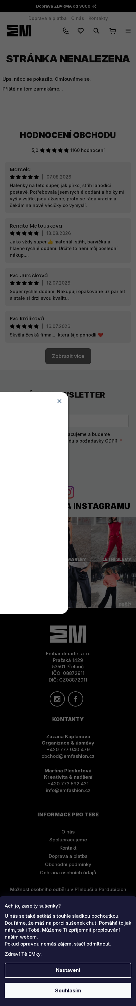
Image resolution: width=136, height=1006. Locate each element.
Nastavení (68, 970)
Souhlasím (68, 990)
